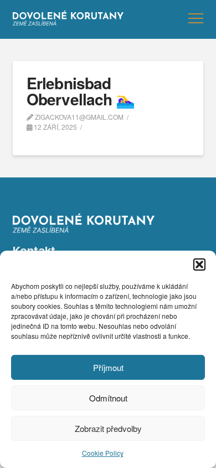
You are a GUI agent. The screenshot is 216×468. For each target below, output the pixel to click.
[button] (199, 264)
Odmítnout (108, 398)
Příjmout (108, 367)
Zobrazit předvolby (108, 428)
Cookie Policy (103, 452)
